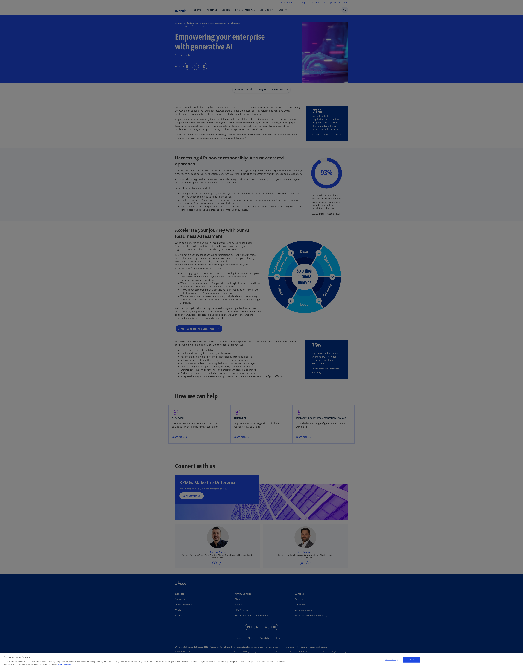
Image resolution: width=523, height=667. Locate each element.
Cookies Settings (391, 660)
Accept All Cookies (411, 660)
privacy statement (64, 664)
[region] (261, 660)
